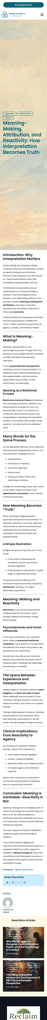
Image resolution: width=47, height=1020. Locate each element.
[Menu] (42, 15)
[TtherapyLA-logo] (13, 15)
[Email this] (7, 882)
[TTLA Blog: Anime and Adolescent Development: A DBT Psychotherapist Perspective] (23, 976)
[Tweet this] (19, 882)
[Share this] (13, 882)
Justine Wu (8, 910)
